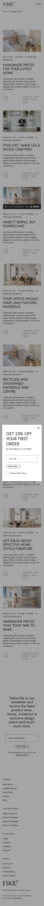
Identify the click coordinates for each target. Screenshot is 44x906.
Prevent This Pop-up (18, 473)
